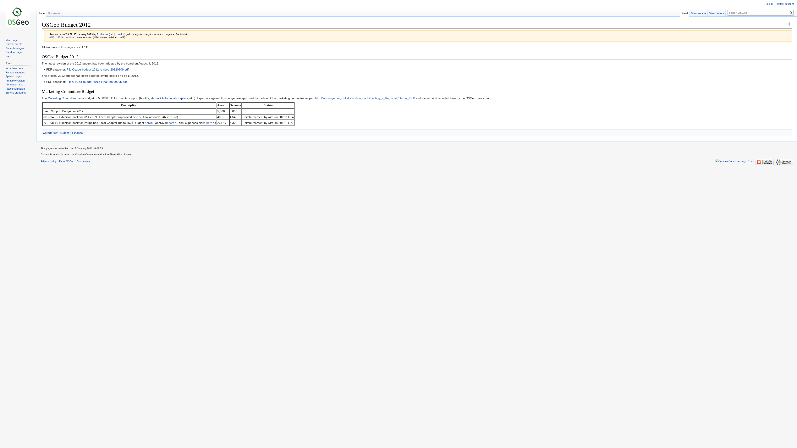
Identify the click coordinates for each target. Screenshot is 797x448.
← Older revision (64, 37)
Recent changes (15, 48)
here (136, 117)
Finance (77, 132)
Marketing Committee (62, 98)
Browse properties (16, 92)
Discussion (54, 13)
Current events (14, 44)
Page (41, 13)
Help (8, 56)
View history (716, 13)
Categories (50, 132)
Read (685, 13)
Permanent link (14, 84)
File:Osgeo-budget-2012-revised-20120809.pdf (98, 69)
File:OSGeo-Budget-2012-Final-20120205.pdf (97, 81)
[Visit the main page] (18, 16)
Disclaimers (83, 161)
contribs (120, 34)
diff (52, 37)
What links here (14, 68)
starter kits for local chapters (169, 98)
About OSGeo (66, 161)
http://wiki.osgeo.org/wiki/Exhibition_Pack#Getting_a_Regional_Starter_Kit (363, 98)
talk (112, 34)
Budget (64, 132)
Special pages (14, 76)
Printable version (15, 80)
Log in (769, 3)
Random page (14, 52)
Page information (15, 88)
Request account (784, 3)
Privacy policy (48, 161)
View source (698, 13)
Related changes (15, 72)
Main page (12, 40)
